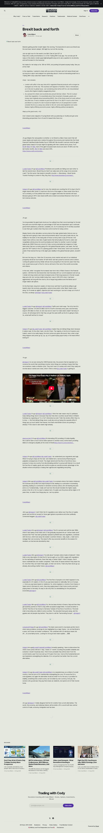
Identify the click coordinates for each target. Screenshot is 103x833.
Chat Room (82, 16)
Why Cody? (16, 16)
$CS (24, 147)
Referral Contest (72, 16)
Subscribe (94, 11)
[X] (50, 818)
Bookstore (37, 825)
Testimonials (61, 16)
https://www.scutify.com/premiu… (33, 151)
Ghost (97, 826)
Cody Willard (31, 34)
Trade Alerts (36, 16)
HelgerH (25, 189)
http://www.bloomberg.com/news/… (62, 175)
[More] (88, 16)
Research (45, 16)
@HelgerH (38, 292)
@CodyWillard (40, 169)
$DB (34, 147)
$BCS (28, 147)
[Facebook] (53, 818)
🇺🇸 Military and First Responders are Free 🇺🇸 (41, 827)
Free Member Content (66, 825)
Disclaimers (60, 827)
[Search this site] (5, 10)
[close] (101, 3)
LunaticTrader (27, 169)
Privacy (45, 825)
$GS (36, 149)
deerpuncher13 (27, 438)
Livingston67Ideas (28, 627)
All (23, 25)
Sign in (86, 10)
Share (77, 35)
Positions (52, 16)
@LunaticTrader (47, 292)
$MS (41, 149)
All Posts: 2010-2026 (26, 825)
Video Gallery (53, 825)
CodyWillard (26, 128)
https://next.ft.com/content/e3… (64, 443)
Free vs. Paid (26, 16)
